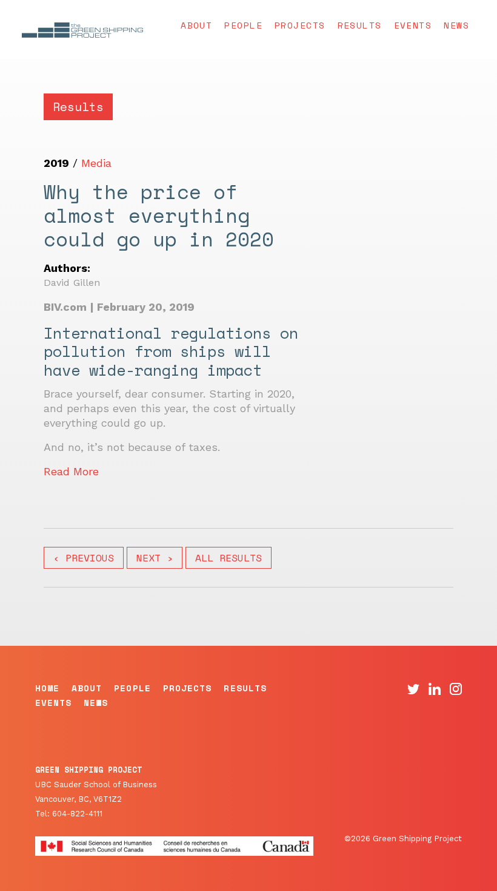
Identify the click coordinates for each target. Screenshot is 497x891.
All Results (228, 558)
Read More (71, 471)
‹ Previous (83, 558)
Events (413, 25)
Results (360, 25)
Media (96, 163)
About (196, 25)
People (243, 25)
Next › (154, 558)
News (456, 25)
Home (47, 688)
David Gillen (72, 282)
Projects (300, 25)
